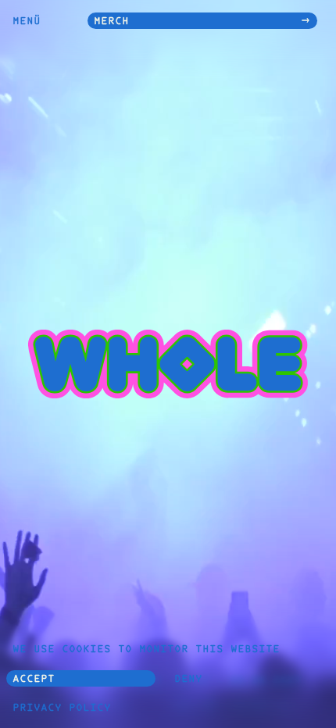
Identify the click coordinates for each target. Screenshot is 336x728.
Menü (27, 22)
